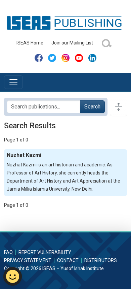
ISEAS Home (29, 42)
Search (92, 106)
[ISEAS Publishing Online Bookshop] (65, 22)
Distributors (100, 260)
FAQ (8, 252)
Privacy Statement (27, 260)
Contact (68, 260)
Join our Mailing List (72, 42)
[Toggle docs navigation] (118, 107)
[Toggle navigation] (13, 82)
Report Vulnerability (44, 252)
